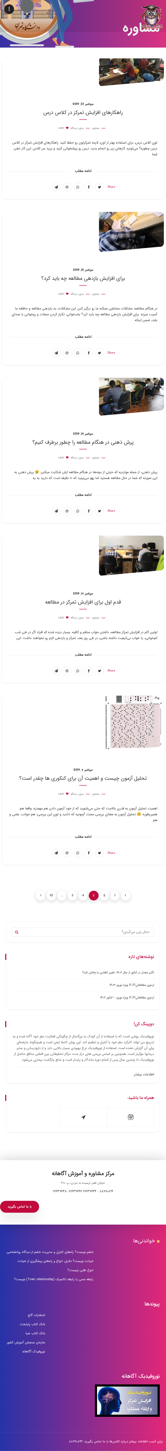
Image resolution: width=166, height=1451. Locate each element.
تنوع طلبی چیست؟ (80, 1270)
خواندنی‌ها (144, 1241)
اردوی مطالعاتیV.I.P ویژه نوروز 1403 (132, 985)
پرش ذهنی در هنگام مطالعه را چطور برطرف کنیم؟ (83, 442)
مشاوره (95, 128)
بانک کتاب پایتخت (32, 1324)
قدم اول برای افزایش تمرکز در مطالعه (83, 602)
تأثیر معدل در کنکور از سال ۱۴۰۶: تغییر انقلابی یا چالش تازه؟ (118, 972)
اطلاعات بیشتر (144, 1074)
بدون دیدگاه (77, 128)
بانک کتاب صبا (35, 1333)
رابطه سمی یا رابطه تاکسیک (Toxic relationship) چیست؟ (53, 1279)
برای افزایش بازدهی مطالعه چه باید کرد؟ (83, 278)
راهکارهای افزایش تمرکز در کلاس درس (83, 112)
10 (51, 895)
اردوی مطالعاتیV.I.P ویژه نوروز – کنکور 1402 (127, 997)
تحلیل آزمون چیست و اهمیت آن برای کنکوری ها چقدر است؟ (83, 778)
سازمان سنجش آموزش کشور (26, 1342)
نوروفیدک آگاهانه (33, 1351)
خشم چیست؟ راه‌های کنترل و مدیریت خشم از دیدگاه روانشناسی (50, 1252)
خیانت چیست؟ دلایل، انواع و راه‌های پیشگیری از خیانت (55, 1261)
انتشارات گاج (36, 1315)
